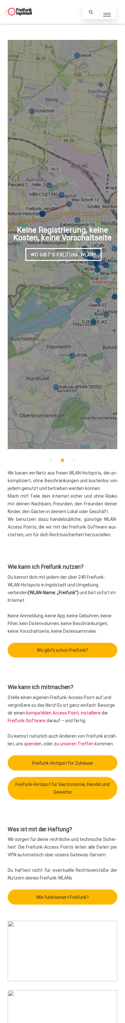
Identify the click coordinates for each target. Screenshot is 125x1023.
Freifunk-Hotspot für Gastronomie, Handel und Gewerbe (62, 788)
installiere (91, 712)
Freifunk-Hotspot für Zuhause (62, 763)
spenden (33, 743)
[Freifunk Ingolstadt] (18, 21)
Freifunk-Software (27, 720)
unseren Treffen (77, 743)
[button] (51, 460)
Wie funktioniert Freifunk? (62, 897)
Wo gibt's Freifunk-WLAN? (63, 254)
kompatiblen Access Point (52, 712)
